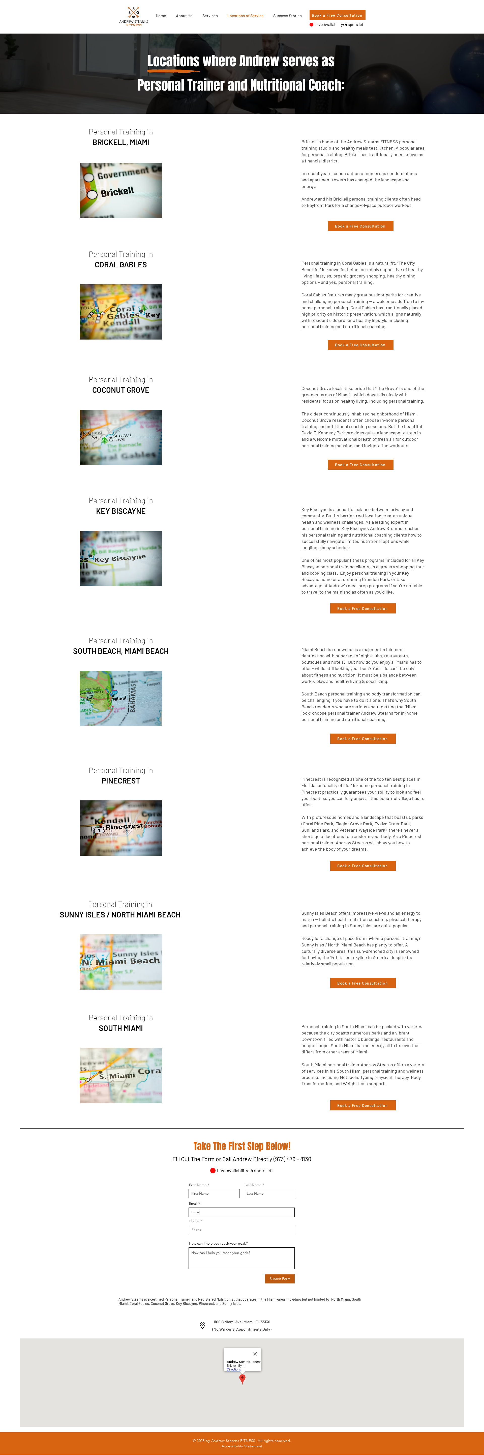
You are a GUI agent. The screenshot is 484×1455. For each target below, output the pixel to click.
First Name (197, 1185)
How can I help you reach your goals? (218, 1243)
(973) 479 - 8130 (292, 1158)
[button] (210, 15)
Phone (194, 1221)
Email (193, 1203)
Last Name (253, 1185)
